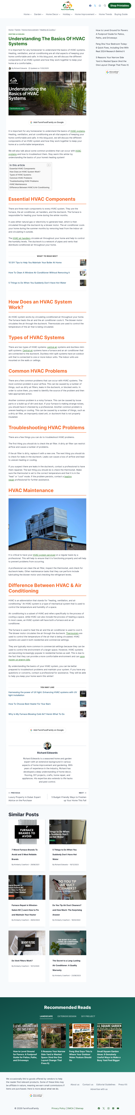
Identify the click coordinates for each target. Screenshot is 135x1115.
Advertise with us (99, 1089)
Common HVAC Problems (21, 178)
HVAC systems (77, 131)
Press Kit (122, 1084)
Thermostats (72, 633)
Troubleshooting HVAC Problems (24, 181)
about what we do (49, 1089)
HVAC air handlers (21, 238)
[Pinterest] (113, 1108)
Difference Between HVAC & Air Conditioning (30, 187)
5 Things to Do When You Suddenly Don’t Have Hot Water (64, 854)
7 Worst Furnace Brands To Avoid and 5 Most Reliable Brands (25, 854)
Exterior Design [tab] (67, 1016)
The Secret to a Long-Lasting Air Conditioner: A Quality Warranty (66, 965)
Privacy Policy (58, 1108)
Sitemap (79, 1108)
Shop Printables (119, 5)
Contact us (88, 1084)
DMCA (70, 1108)
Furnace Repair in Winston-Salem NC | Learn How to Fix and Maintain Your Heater (25, 910)
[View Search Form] (105, 6)
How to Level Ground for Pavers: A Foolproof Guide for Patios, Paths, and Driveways (112, 34)
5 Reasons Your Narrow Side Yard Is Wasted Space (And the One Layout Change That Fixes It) (112, 61)
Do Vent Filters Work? (22, 961)
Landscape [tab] (46, 1016)
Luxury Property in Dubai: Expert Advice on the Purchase (24, 797)
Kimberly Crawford (21, 865)
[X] (95, 6)
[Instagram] (100, 6)
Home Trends (105, 14)
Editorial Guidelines (105, 1084)
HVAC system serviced (44, 555)
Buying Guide (121, 14)
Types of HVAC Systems (21, 175)
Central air (28, 350)
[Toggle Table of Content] (47, 165)
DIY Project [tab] (88, 1016)
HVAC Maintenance (18, 184)
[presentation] (26, 832)
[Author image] (9, 68)
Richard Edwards (20, 68)
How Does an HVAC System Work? (25, 172)
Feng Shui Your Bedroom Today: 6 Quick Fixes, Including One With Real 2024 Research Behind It (112, 48)
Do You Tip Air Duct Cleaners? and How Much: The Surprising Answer (67, 910)
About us (75, 1084)
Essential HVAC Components (22, 168)
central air (52, 347)
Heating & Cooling (16, 34)
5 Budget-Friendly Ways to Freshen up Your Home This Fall (68, 797)
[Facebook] (90, 6)
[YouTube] (118, 1108)
